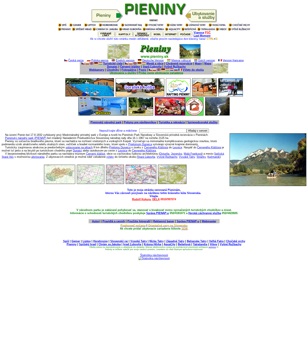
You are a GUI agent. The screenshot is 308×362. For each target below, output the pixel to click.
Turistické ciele (113, 63)
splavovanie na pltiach (79, 147)
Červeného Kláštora (156, 147)
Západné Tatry (175, 241)
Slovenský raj (119, 241)
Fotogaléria (129, 69)
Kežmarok (213, 156)
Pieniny (71, 244)
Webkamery (96, 69)
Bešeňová (184, 244)
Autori (96, 221)
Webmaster (209, 221)
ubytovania (37, 156)
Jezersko (176, 153)
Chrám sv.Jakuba (109, 244)
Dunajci (77, 150)
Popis (142, 69)
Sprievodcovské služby (202, 122)
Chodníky (113, 69)
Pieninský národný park (106, 122)
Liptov (87, 241)
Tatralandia (200, 244)
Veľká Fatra (216, 241)
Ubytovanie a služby (123, 72)
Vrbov (213, 244)
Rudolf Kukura (141, 199)
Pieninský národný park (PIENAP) (25, 138)
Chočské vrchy (235, 241)
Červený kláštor (130, 66)
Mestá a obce (154, 63)
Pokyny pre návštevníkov (140, 122)
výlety (110, 156)
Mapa (207, 63)
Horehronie (100, 241)
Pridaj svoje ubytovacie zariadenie (160, 72)
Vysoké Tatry (187, 156)
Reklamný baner (163, 221)
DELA (156, 199)
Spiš (66, 241)
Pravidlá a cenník (113, 221)
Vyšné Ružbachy (175, 66)
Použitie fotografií (139, 221)
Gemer (75, 241)
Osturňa (164, 153)
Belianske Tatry (197, 241)
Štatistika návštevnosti (154, 255)
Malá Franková (193, 153)
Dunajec (112, 66)
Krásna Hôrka (152, 244)
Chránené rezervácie (179, 63)
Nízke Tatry (156, 241)
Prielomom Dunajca (140, 144)
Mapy (198, 63)
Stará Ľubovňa (152, 66)
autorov (212, 247)
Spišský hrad (87, 244)
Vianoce (199, 32)
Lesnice (177, 147)
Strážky (201, 156)
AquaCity (169, 244)
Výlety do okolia (193, 69)
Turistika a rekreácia (172, 122)
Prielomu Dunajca (120, 147)
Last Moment (202, 35)
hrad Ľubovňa (132, 244)
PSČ (208, 32)
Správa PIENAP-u (157, 213)
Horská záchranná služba (204, 213)
